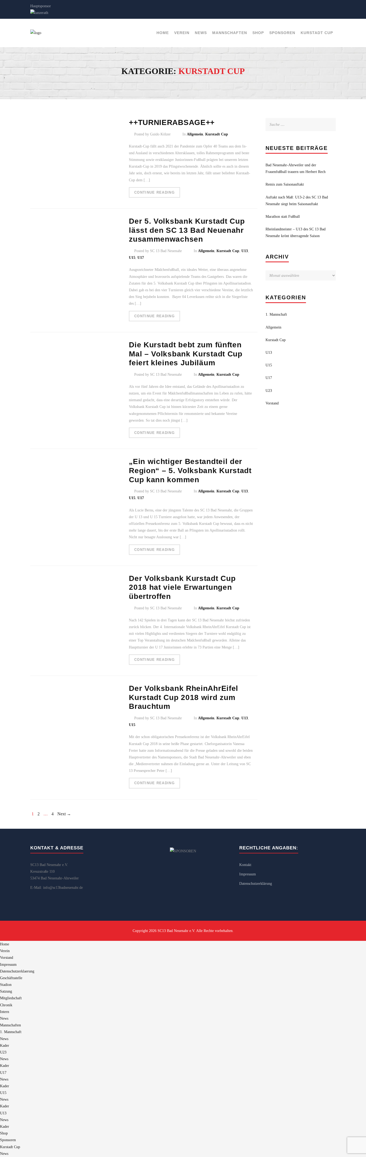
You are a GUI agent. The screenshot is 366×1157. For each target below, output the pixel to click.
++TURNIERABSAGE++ (172, 122)
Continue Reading (154, 192)
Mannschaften (229, 33)
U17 (140, 258)
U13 (244, 251)
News (201, 33)
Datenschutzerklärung (255, 884)
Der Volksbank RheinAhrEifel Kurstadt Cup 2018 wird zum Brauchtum (183, 697)
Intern (4, 1012)
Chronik (6, 1005)
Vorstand (272, 403)
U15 (132, 258)
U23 (269, 391)
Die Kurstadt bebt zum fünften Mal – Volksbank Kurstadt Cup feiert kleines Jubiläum (185, 354)
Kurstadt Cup (317, 33)
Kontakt (245, 865)
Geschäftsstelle (11, 978)
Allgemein (195, 134)
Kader (4, 1046)
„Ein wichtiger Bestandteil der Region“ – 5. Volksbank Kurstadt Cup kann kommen (190, 470)
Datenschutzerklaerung (17, 971)
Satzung (6, 991)
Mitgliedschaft (11, 998)
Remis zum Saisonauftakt (285, 184)
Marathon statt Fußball (283, 217)
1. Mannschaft (276, 314)
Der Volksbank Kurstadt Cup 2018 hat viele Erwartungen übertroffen (182, 587)
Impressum (247, 874)
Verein (181, 33)
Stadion (6, 985)
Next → (64, 814)
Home (162, 33)
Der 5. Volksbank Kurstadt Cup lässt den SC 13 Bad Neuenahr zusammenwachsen (187, 230)
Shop (258, 33)
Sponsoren (282, 33)
